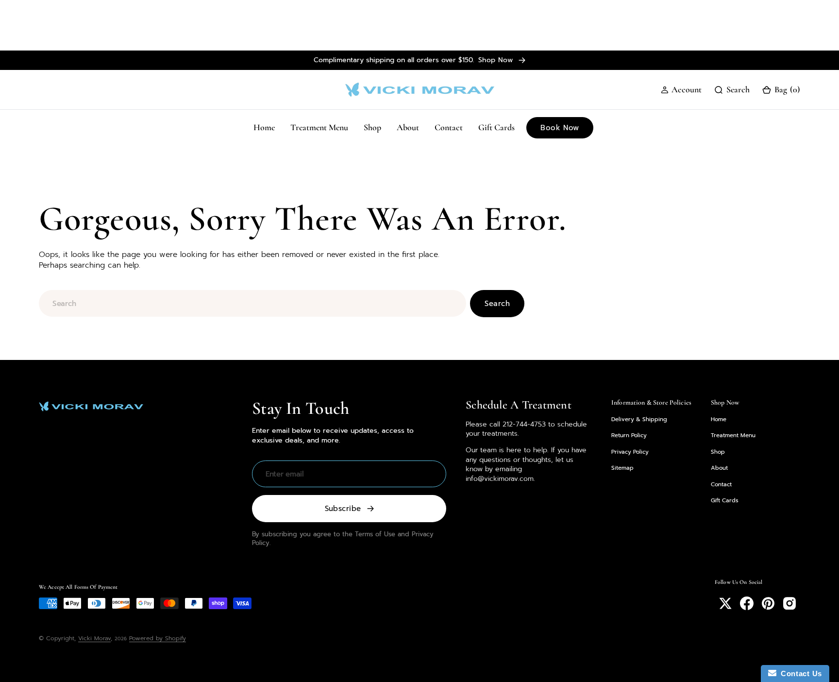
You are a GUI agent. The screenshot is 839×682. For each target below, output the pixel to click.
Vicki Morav (94, 638)
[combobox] (252, 303)
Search (497, 303)
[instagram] (789, 603)
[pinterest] (768, 603)
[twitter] (725, 603)
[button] (681, 90)
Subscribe (343, 508)
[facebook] (746, 603)
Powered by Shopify (157, 638)
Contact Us (799, 673)
